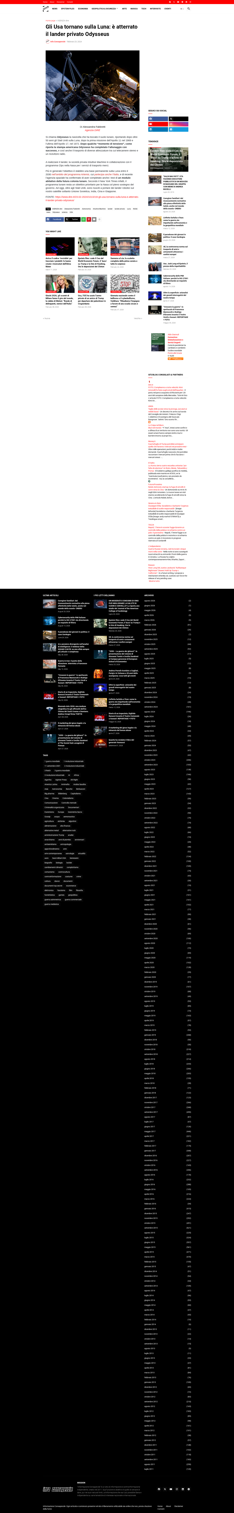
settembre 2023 (167, 765)
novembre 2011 (167, 1450)
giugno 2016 (167, 1184)
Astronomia (86, 209)
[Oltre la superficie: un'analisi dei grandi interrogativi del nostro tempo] (155, 295)
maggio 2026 (167, 610)
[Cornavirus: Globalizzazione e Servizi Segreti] (158, 334)
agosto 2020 (167, 943)
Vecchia (137, 318)
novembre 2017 (167, 1102)
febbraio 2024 (167, 740)
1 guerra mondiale (52, 761)
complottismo (72, 867)
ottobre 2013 (167, 1339)
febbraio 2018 (167, 1088)
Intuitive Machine (99, 209)
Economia (83, 9)
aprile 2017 (167, 1136)
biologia (59, 863)
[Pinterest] (89, 219)
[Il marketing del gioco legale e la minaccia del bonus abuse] (49, 726)
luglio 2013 (167, 1353)
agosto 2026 (167, 601)
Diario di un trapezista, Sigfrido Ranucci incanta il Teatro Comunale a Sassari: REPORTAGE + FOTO (73, 694)
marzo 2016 (167, 1199)
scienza (64, 212)
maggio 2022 (167, 842)
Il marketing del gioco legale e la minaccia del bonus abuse (72, 724)
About (52, 2)
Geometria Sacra (75, 812)
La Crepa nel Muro (156, 425)
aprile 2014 (167, 1310)
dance (57, 881)
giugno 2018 (167, 1069)
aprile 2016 (167, 1194)
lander (110, 209)
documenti (68, 881)
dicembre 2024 (167, 692)
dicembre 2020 (167, 924)
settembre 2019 (167, 996)
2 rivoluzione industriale (74, 766)
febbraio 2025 (167, 683)
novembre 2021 (167, 871)
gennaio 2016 (167, 1208)
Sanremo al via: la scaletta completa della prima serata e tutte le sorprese (123, 261)
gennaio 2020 (167, 977)
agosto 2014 (167, 1290)
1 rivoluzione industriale (73, 761)
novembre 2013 (167, 1334)
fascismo (61, 890)
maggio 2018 (167, 1073)
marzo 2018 (167, 1083)
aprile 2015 (167, 1252)
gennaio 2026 (167, 630)
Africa (76, 775)
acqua (57, 817)
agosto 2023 (167, 769)
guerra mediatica (52, 904)
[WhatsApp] (83, 219)
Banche (69, 789)
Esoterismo (49, 812)
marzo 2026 (167, 620)
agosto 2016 (167, 1175)
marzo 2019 (167, 1025)
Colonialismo (68, 798)
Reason (151, 565)
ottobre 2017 (167, 1107)
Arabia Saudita (79, 784)
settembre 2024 (167, 707)
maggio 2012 (167, 1421)
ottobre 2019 (167, 991)
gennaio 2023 (167, 803)
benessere (74, 858)
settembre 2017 (167, 1112)
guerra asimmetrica (53, 899)
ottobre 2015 (167, 1223)
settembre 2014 (167, 1286)
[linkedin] (186, 2)
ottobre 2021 (167, 876)
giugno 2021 (167, 895)
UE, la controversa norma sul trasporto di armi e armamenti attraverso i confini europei (175, 250)
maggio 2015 (167, 1247)
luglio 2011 (167, 1469)
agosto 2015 (167, 1233)
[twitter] (174, 2)
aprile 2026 (167, 615)
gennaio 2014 (167, 1324)
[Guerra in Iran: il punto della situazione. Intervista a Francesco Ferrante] (49, 664)
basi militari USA (59, 858)
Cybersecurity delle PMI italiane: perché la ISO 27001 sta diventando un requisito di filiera (175, 280)
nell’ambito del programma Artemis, (71, 174)
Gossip (47, 817)
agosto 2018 (167, 1059)
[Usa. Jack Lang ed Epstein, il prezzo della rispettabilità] (155, 266)
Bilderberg (62, 793)
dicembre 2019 (167, 982)
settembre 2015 (167, 1228)
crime (78, 876)
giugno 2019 (167, 1011)
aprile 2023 (167, 789)
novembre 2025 (167, 639)
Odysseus (56, 212)
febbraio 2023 (167, 798)
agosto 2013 (167, 1348)
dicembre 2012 (167, 1387)
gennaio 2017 (167, 1151)
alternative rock (69, 830)
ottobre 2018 (167, 1049)
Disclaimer (60, 2)
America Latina (51, 784)
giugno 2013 (167, 1358)
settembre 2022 (167, 823)
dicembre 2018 (167, 1040)
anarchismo (50, 840)
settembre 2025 (167, 649)
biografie (48, 863)
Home (45, 2)
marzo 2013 (167, 1372)
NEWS (54, 9)
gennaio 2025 (167, 687)
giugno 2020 (167, 953)
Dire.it (150, 385)
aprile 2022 (167, 847)
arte (65, 849)
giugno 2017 (167, 1126)
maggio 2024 (167, 726)
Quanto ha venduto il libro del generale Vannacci (121, 741)
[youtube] (178, 2)
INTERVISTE (155, 9)
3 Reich (48, 770)
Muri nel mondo (154, 428)
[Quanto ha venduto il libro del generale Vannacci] (100, 743)
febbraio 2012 (167, 1435)
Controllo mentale (68, 803)
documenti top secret (53, 886)
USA (71, 212)
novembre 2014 (167, 1276)
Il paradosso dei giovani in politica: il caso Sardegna (174, 235)
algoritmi (72, 821)
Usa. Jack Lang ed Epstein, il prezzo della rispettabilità (175, 265)
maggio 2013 (167, 1363)
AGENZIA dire (63, 21)
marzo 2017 (167, 1141)
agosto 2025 (167, 654)
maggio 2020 (167, 958)
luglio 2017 (167, 1122)
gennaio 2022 (167, 861)
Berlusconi (80, 789)
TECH (143, 9)
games (61, 895)
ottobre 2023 (167, 760)
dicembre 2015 (167, 1213)
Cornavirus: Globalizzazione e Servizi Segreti (175, 340)
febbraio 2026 (167, 625)
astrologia (70, 853)
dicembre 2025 (167, 634)
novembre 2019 (167, 987)
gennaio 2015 (167, 1266)
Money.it (151, 441)
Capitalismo (76, 793)
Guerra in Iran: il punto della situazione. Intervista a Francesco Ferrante (72, 663)
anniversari (79, 840)
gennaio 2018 (167, 1093)
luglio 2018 (167, 1064)
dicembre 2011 (167, 1445)
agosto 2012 (167, 1406)
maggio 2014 (167, 1305)
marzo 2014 (167, 1315)
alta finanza (65, 826)
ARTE (124, 9)
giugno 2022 (167, 837)
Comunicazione (51, 803)
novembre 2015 (167, 1218)
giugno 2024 (167, 721)
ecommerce (71, 886)
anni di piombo (64, 840)
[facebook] (170, 2)
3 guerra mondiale (62, 770)
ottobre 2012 (167, 1397)
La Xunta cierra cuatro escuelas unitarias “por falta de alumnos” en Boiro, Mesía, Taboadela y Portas (167, 468)
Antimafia (65, 784)
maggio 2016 (167, 1189)
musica (134, 9)
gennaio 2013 (167, 1382)
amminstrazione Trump (54, 835)
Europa (61, 812)
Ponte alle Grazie (175, 353)
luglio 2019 (167, 1006)
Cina (46, 798)
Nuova (47, 318)
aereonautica (69, 817)
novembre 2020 (167, 929)
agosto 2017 (167, 1117)
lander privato (120, 209)
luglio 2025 (167, 658)
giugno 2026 (167, 605)
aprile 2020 (167, 962)
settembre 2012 (167, 1402)
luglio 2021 (167, 890)
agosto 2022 (167, 827)
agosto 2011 (167, 1464)
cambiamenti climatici (54, 867)
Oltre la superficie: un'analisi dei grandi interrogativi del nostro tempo (175, 295)
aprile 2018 (167, 1078)
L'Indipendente (154, 546)
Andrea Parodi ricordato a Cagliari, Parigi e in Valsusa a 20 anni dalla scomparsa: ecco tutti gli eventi (123, 673)
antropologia (65, 844)
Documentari (73, 807)
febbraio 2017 (167, 1146)
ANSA (150, 406)
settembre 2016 (167, 1170)
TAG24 (151, 525)
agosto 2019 (167, 1001)
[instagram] (190, 2)
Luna (129, 209)
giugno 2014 (167, 1300)
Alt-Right (74, 780)
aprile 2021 (167, 905)
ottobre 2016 (167, 1165)
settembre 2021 (167, 880)
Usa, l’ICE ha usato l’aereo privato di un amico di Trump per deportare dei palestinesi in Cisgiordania (92, 299)
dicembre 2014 (167, 1271)
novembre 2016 (167, 1160)
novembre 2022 (167, 813)
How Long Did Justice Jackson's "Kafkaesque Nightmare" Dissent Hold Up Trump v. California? (167, 570)
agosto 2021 (167, 885)
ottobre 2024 (167, 702)
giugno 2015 (167, 1242)
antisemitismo (50, 844)
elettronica (49, 890)
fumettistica (50, 895)
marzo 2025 (167, 678)
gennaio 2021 (167, 919)
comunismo (49, 872)
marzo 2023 (167, 794)
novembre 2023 (167, 755)
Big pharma (49, 793)
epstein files (67, 9)
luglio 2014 (167, 1295)
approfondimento (52, 849)
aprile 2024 (167, 731)
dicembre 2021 (167, 866)
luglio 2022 (167, 832)
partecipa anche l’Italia (106, 174)
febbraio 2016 (167, 1204)
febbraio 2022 (167, 856)
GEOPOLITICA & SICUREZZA (104, 9)
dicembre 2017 (167, 1097)
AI (69, 775)
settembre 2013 (167, 1344)
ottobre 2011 (167, 1454)
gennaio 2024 (167, 745)
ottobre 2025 (167, 644)
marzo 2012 (167, 1430)
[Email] (94, 219)
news (48, 212)
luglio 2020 (167, 948)
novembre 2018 (167, 1044)
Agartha (48, 780)
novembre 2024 (167, 697)
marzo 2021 (167, 909)
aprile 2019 (167, 1020)
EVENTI (168, 9)
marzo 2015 (167, 1257)
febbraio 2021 (167, 914)
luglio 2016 (167, 1179)
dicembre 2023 (167, 750)
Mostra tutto (154, 581)
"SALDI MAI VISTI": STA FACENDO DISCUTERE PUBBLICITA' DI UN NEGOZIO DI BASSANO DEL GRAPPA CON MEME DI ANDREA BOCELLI (175, 182)
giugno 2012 (167, 1416)
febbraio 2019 (167, 1030)
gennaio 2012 (167, 1440)
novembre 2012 (167, 1392)
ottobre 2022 (167, 818)
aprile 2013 (167, 1368)
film (70, 890)
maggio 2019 (167, 1015)
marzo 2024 (167, 736)
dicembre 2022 (167, 808)
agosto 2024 (167, 712)
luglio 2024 (167, 716)
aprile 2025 (167, 673)
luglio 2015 (167, 1238)
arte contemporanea (53, 853)
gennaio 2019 (167, 1035)
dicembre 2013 (167, 1329)
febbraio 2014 (167, 1320)
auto (46, 858)
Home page (50, 21)
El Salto (151, 463)
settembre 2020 (167, 938)
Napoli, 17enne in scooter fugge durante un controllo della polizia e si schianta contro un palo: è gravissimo (166, 530)
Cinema (55, 798)
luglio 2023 (167, 774)
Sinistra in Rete (154, 503)
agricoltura (49, 821)
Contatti (70, 2)
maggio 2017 (167, 1131)
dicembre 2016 (167, 1156)
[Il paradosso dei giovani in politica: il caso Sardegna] (155, 237)
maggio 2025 (167, 668)
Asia (46, 789)
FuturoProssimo (155, 484)
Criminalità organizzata (54, 807)
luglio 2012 (167, 1411)
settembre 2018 (167, 1054)
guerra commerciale (73, 899)
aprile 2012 (167, 1426)
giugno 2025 (167, 663)
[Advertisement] (168, 60)
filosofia (79, 890)
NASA (135, 209)
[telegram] (182, 2)
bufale (69, 863)
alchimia (61, 821)
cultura (48, 881)
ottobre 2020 (167, 933)
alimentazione (50, 826)
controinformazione (53, 876)
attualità (81, 853)
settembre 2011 (167, 1459)
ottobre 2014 (167, 1281)
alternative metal (52, 830)
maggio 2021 (167, 900)
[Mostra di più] (99, 219)
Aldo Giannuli (173, 334)
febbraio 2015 (167, 1262)
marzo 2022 (167, 851)
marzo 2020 (167, 967)
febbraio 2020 (167, 972)
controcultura (64, 872)
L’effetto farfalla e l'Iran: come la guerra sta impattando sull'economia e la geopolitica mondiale (175, 221)
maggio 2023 (167, 784)
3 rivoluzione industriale (54, 775)
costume (68, 876)
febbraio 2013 (167, 1377)
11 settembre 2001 (52, 766)
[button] (182, 8)
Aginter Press (61, 780)
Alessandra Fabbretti (72, 209)
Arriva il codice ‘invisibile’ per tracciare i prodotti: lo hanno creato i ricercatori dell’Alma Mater (59, 262)
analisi (70, 835)
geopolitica (72, 895)
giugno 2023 (167, 779)
